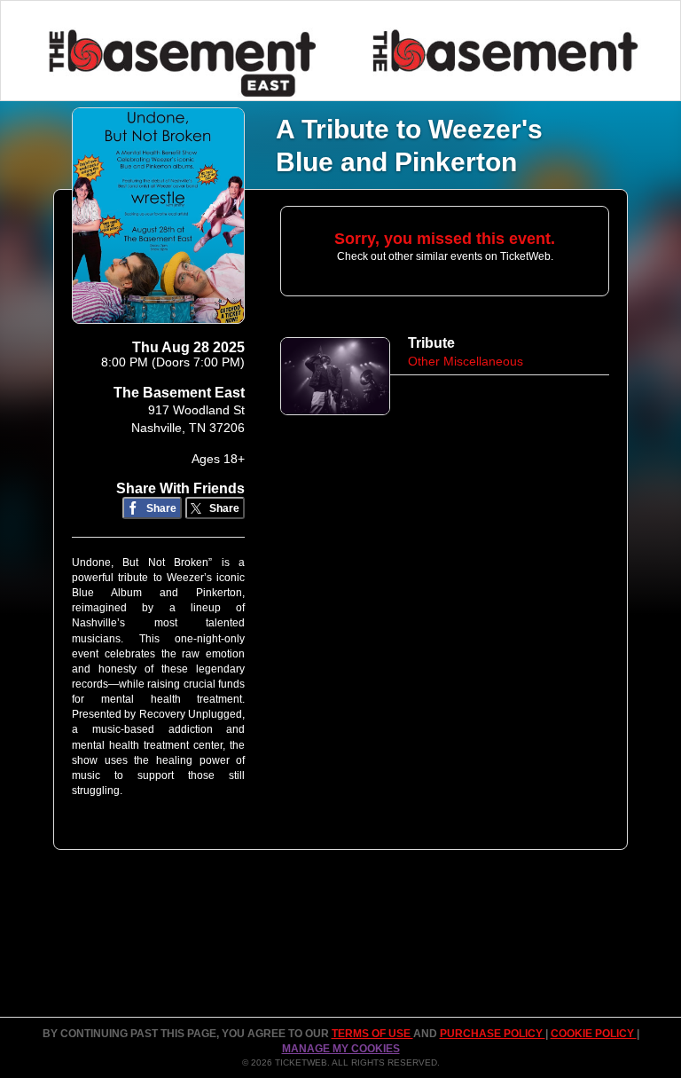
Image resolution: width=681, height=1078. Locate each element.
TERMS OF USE (372, 1033)
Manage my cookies (341, 1049)
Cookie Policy (594, 1033)
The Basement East (179, 392)
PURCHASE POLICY (492, 1033)
